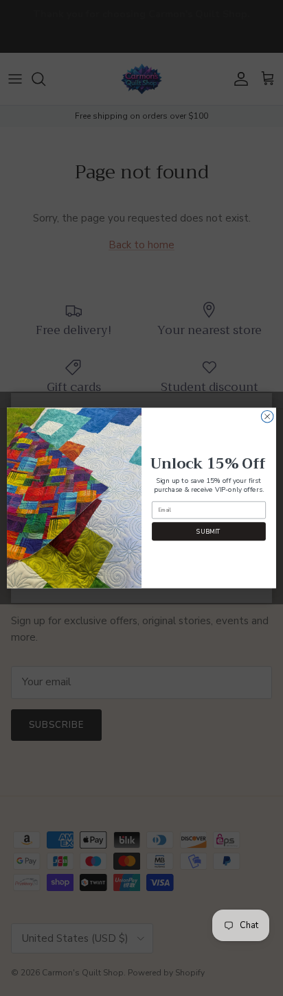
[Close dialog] (267, 416)
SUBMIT (208, 531)
